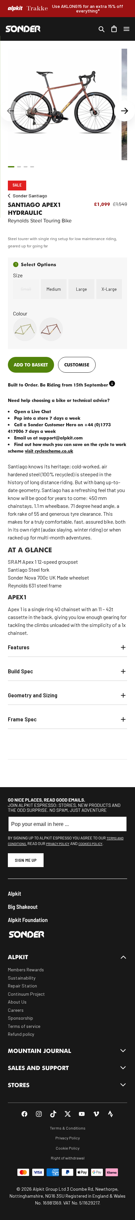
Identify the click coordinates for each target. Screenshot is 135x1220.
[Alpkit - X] (67, 1113)
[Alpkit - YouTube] (81, 1113)
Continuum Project (26, 994)
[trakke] (37, 8)
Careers (16, 1010)
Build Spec (20, 671)
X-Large (109, 289)
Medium (54, 289)
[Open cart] (114, 29)
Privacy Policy (57, 844)
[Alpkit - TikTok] (53, 1113)
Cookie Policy (68, 1148)
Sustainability (21, 978)
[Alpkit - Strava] (110, 1113)
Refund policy (21, 1034)
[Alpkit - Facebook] (24, 1113)
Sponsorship (20, 1018)
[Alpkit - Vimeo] (96, 1113)
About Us (17, 1002)
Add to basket (31, 364)
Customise (76, 364)
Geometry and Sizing (32, 695)
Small (26, 289)
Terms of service (24, 1026)
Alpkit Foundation (28, 920)
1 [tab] (11, 166)
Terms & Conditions (68, 1128)
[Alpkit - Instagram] (38, 1113)
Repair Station (22, 985)
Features (18, 647)
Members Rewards (26, 969)
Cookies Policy (90, 844)
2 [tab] (19, 166)
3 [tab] (26, 166)
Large (81, 289)
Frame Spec (22, 719)
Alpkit (14, 893)
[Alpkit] (15, 8)
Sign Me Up (26, 860)
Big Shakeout (23, 907)
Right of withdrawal (68, 1158)
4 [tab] (32, 166)
